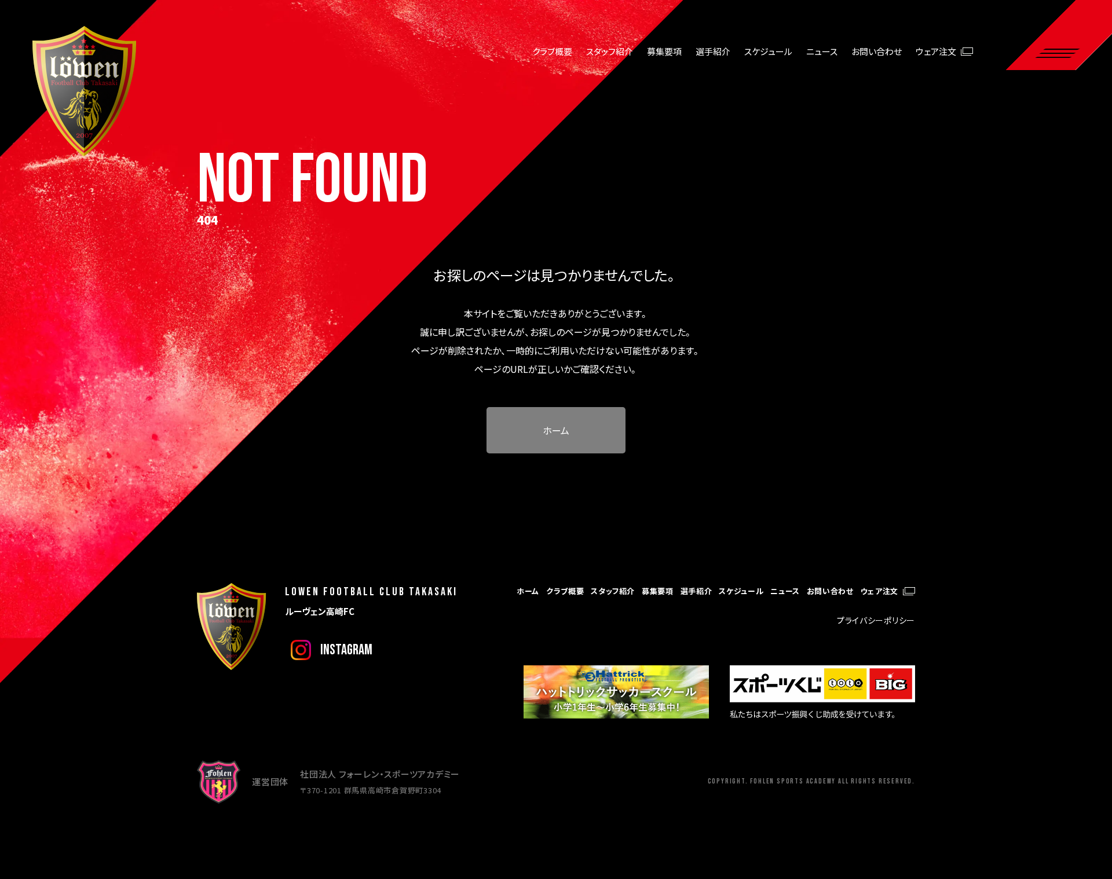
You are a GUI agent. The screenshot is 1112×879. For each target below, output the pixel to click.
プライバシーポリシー (876, 620)
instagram (346, 650)
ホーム (556, 430)
